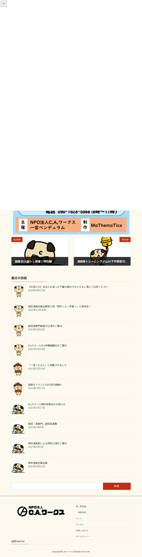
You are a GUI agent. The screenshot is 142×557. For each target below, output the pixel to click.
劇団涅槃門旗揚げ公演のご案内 (45, 326)
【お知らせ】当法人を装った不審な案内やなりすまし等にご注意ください (68, 287)
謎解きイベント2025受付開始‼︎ (45, 384)
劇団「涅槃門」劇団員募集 (42, 423)
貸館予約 (82, 512)
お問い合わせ (82, 530)
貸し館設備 (81, 506)
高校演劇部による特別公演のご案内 (47, 443)
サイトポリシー (83, 536)
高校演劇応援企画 (37, 463)
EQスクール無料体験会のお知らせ (46, 404)
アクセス (80, 524)
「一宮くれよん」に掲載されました (47, 365)
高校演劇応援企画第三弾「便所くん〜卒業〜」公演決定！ (59, 306)
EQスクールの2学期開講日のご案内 (47, 345)
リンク (79, 518)
